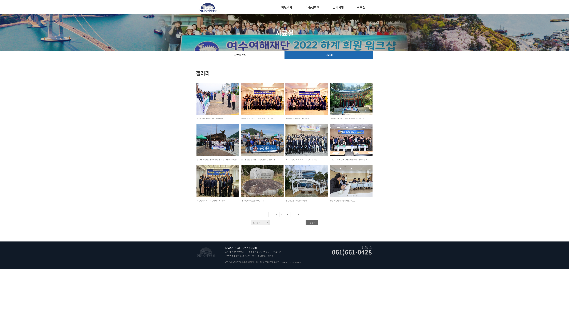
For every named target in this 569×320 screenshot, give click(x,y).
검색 (313, 222)
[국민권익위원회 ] (250, 248)
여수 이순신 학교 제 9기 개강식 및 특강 (302, 159)
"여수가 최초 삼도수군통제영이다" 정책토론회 (348, 159)
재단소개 (287, 7)
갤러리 (329, 55)
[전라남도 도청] (232, 248)
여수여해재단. (248, 262)
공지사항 (338, 7)
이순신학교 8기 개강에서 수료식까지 (211, 200)
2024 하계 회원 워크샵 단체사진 (210, 118)
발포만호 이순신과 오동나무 (252, 200)
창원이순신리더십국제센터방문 (342, 200)
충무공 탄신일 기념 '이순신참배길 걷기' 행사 (259, 159)
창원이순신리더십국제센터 (296, 200)
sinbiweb (296, 262)
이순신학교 (313, 7)
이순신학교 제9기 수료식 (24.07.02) (301, 118)
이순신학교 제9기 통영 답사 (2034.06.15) (347, 118)
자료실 (361, 7)
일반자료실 (240, 55)
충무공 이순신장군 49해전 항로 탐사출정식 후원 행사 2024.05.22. (224, 159)
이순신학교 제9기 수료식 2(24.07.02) (257, 118)
